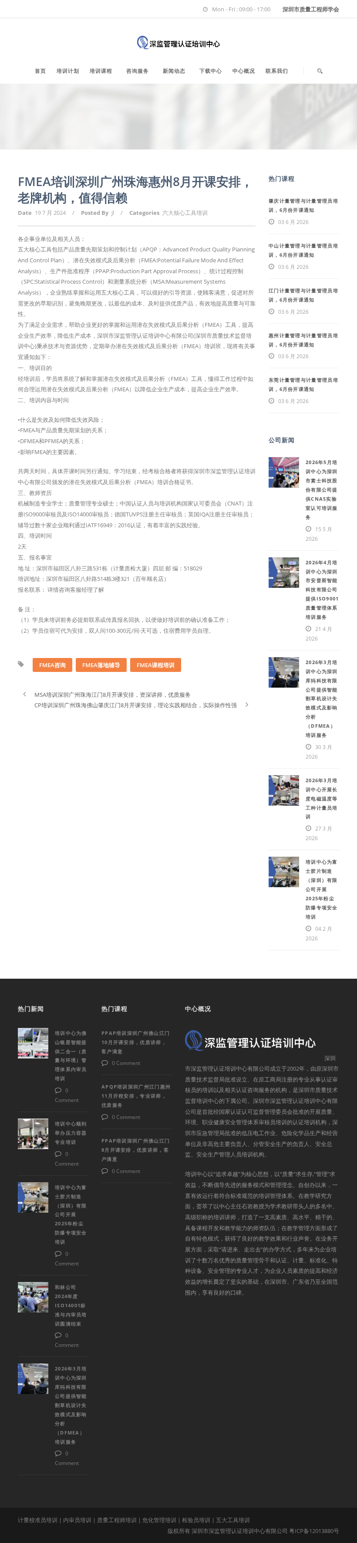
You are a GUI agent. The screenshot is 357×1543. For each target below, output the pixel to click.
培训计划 (68, 71)
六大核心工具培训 (185, 213)
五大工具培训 (233, 1520)
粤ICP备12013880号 (314, 1531)
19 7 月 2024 (50, 213)
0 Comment (126, 1063)
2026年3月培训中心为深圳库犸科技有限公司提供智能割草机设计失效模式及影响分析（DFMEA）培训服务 (322, 698)
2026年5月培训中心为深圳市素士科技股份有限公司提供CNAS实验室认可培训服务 (322, 489)
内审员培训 (77, 1520)
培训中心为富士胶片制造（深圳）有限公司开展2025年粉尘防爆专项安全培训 (322, 888)
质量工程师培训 (117, 1520)
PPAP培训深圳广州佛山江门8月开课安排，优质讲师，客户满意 (135, 1149)
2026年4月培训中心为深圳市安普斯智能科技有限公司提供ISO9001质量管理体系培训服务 (322, 589)
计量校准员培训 (37, 1520)
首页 (40, 71)
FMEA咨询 (52, 665)
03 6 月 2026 (293, 222)
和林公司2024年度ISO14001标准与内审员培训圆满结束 (71, 1305)
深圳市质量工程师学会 (311, 9)
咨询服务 (137, 71)
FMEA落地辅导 (101, 665)
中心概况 (243, 71)
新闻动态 (174, 71)
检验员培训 (196, 1520)
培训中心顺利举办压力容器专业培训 (71, 1132)
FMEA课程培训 (156, 665)
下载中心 (210, 71)
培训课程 (101, 71)
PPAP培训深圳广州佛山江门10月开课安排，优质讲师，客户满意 (135, 1042)
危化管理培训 (159, 1520)
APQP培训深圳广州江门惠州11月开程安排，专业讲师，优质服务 (136, 1095)
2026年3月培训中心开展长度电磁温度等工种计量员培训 (322, 798)
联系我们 (277, 71)
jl (112, 213)
